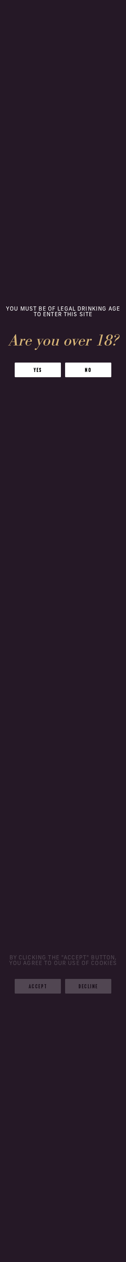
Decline (88, 986)
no (88, 370)
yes (38, 370)
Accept (38, 986)
